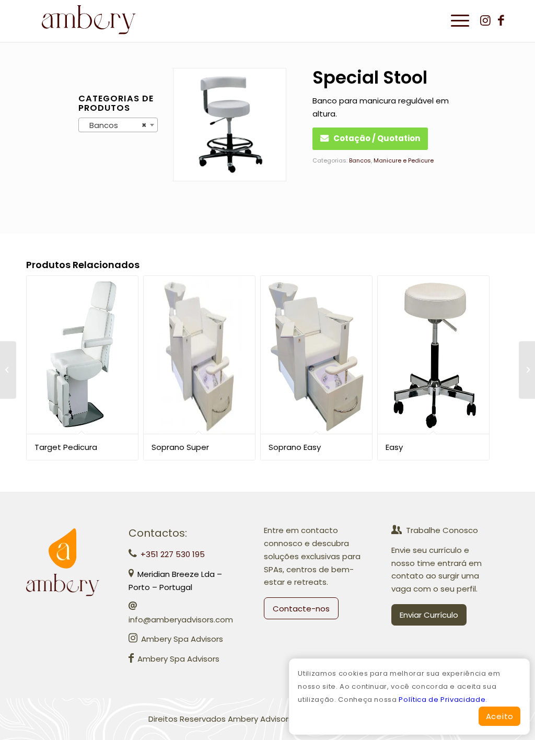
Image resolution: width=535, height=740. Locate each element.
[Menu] (456, 21)
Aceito (500, 716)
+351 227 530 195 (173, 554)
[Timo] (8, 370)
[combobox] (118, 125)
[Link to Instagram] (485, 20)
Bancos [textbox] (115, 125)
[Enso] (527, 370)
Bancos (360, 160)
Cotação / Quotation (376, 138)
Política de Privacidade (442, 699)
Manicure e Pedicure (404, 160)
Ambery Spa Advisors (182, 638)
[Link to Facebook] (501, 20)
